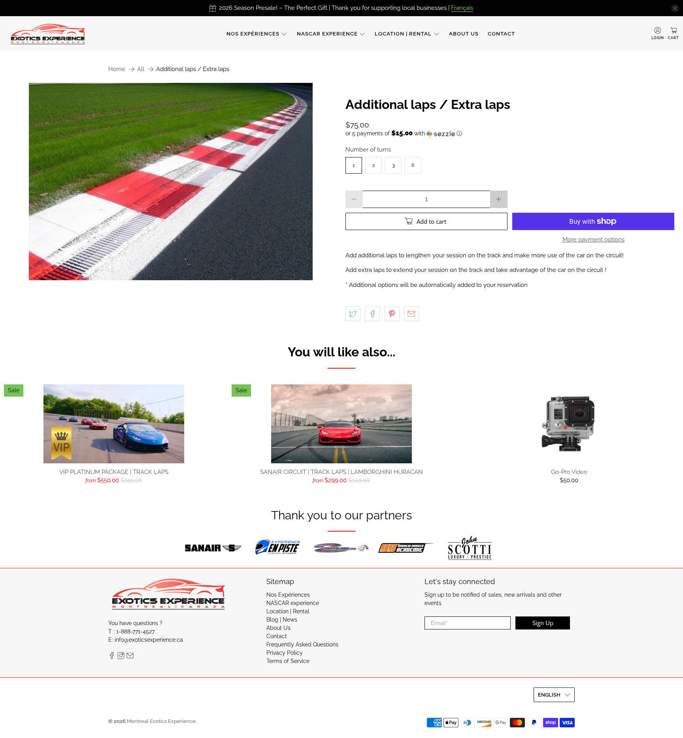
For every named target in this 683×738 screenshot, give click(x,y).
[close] (675, 8)
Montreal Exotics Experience (161, 721)
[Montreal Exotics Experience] (47, 33)
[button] (512, 133)
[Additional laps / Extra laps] (171, 181)
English (549, 695)
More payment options (593, 239)
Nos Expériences (252, 34)
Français (462, 7)
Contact (501, 34)
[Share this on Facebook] (372, 313)
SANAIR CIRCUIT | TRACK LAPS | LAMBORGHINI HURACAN (341, 472)
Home (116, 69)
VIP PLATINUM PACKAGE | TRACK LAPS (113, 472)
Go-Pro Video (569, 472)
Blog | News (281, 619)
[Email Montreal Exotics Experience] (130, 657)
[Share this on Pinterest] (392, 313)
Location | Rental (403, 34)
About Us (464, 34)
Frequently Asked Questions (302, 644)
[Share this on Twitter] (352, 313)
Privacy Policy (284, 653)
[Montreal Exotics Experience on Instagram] (121, 657)
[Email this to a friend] (411, 313)
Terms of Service (287, 661)
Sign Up (542, 623)
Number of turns (368, 149)
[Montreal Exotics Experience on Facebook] (111, 657)
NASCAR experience (327, 34)
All (140, 69)
